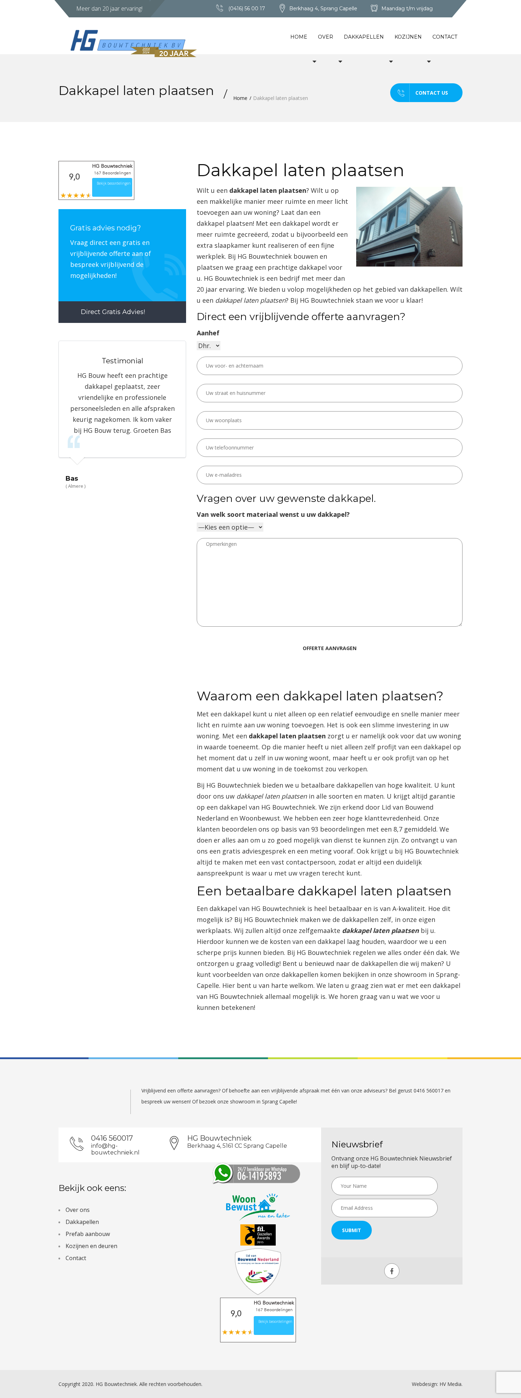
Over (325, 37)
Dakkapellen (364, 37)
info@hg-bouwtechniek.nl (115, 1149)
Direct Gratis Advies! (112, 312)
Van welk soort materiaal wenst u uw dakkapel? (273, 514)
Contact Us (431, 92)
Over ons (78, 1210)
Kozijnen (408, 37)
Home (298, 37)
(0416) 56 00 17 (246, 8)
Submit (351, 1230)
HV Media (450, 1384)
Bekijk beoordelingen (114, 183)
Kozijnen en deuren (91, 1246)
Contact (444, 37)
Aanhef (208, 333)
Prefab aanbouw (88, 1234)
